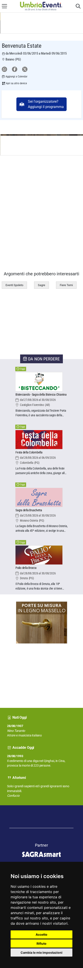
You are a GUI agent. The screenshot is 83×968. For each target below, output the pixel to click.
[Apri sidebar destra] (78, 6)
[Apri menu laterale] (4, 6)
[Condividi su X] (24, 69)
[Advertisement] (16, 671)
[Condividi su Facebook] (14, 69)
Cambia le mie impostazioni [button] (41, 952)
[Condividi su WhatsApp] (4, 69)
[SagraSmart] (41, 845)
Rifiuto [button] (41, 943)
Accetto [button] (41, 934)
